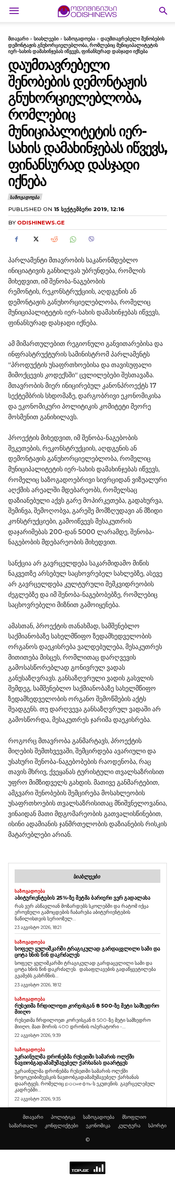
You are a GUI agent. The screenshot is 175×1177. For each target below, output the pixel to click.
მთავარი (18, 38)
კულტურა (129, 1125)
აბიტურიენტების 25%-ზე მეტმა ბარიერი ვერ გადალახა (82, 897)
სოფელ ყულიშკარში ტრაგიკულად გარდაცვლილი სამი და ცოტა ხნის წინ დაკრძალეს (87, 951)
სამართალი (23, 1125)
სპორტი (157, 1125)
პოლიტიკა (63, 1116)
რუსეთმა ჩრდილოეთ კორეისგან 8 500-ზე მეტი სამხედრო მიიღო (87, 1008)
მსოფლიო (134, 1116)
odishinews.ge (41, 222)
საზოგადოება (79, 38)
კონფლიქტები (61, 1125)
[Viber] (91, 239)
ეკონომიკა (98, 1125)
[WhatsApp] (72, 239)
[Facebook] (16, 239)
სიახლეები (46, 38)
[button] (14, 11)
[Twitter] (35, 239)
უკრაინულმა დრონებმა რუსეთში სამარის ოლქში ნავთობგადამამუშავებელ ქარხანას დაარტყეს (74, 1059)
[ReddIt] (54, 239)
